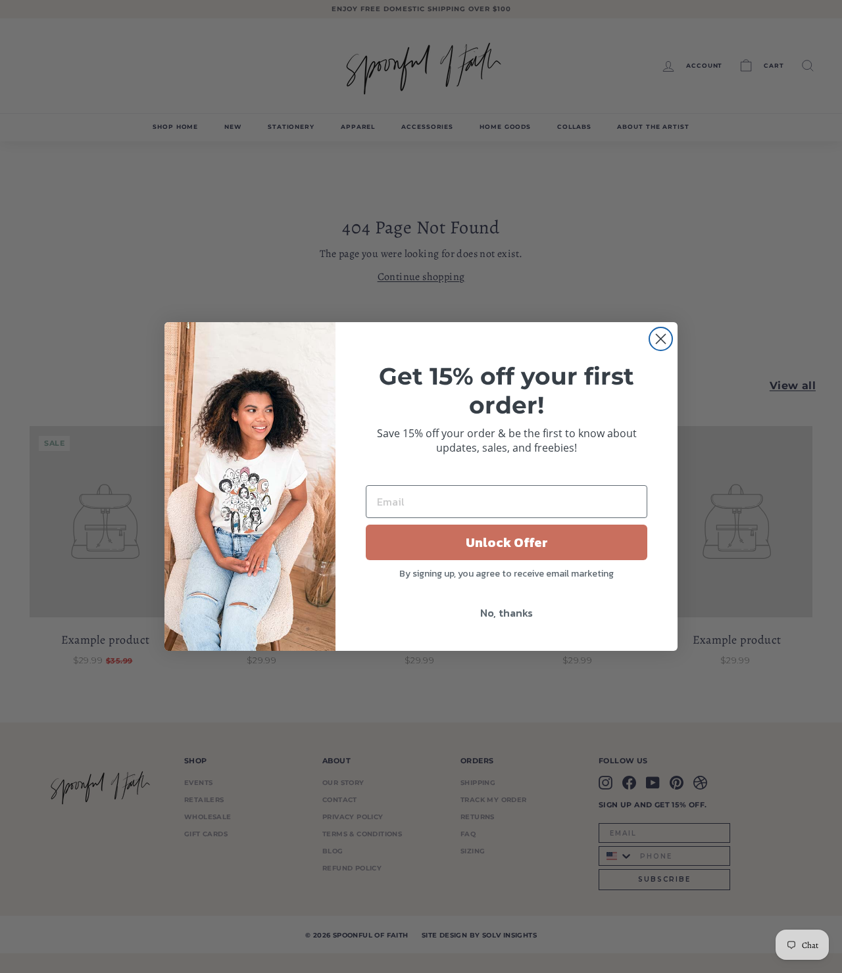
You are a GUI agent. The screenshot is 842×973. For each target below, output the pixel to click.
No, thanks (506, 613)
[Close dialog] (660, 338)
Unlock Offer (507, 542)
